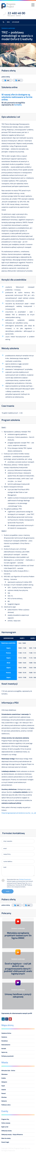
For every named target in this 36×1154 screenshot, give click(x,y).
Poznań (3, 1093)
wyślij (7, 891)
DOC (19, 80)
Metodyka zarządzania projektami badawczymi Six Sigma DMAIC (18, 935)
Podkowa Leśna (5, 1105)
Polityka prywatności (7, 1056)
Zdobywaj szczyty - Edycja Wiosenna (12, 1134)
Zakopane (4, 1082)
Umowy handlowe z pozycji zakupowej (18, 995)
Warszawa (4, 1074)
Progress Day (5, 1119)
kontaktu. (18, 104)
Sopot (3, 1086)
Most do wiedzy (6, 1138)
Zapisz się (4, 1052)
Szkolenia (4, 1037)
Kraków (3, 1078)
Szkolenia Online (6, 1033)
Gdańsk (3, 1090)
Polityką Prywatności (25, 879)
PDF (8, 80)
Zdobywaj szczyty (6, 1131)
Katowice (4, 1101)
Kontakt (3, 1048)
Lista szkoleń (15, 22)
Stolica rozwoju (5, 1123)
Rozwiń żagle (5, 1142)
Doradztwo (4, 1041)
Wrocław (4, 1097)
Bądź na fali (4, 1127)
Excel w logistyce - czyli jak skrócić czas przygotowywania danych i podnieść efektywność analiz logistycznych (18, 968)
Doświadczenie (5, 1045)
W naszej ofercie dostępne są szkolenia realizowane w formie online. (17, 97)
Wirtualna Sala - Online (8, 1070)
